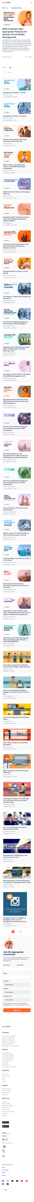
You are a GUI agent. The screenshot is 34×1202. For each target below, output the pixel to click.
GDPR (3, 1172)
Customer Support (6, 1090)
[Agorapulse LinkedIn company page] (3, 1184)
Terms (3, 1167)
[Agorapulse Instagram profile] (8, 1181)
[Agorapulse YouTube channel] (22, 1181)
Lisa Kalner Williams (10, 486)
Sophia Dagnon (9, 669)
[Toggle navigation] (32, 2)
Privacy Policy (5, 1170)
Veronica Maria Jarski (10, 459)
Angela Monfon (8, 721)
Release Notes (5, 1107)
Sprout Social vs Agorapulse (9, 1036)
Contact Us (5, 1074)
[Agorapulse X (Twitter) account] (17, 1181)
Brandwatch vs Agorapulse (8, 1042)
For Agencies (5, 1063)
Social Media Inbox (7, 1053)
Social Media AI (6, 1064)
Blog (6, 8)
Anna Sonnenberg (9, 170)
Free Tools (4, 1101)
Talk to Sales (5, 1094)
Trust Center (5, 1113)
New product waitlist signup (9, 1066)
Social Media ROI (6, 1061)
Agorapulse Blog (6, 1103)
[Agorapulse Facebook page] (3, 1181)
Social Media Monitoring (8, 1057)
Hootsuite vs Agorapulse (8, 1038)
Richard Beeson (9, 923)
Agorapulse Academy (7, 1105)
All (10, 67)
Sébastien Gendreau (10, 300)
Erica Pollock (8, 196)
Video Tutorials (5, 1109)
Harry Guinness (8, 95)
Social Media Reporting (8, 1059)
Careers (4, 1077)
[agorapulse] (5, 2)
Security (4, 1175)
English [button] (6, 1190)
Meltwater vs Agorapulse (8, 1040)
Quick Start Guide (6, 1088)
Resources (4, 1115)
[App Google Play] (5, 1122)
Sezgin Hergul (8, 223)
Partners (4, 1081)
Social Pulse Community (8, 1111)
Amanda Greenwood (10, 250)
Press (3, 1079)
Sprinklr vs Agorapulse (7, 1044)
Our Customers (6, 1076)
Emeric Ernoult (8, 143)
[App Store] (5, 1126)
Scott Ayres (7, 774)
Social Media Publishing (8, 1055)
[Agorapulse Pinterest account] (27, 1181)
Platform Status (6, 1092)
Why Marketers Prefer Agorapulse (10, 1046)
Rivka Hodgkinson (9, 696)
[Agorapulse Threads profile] (12, 1181)
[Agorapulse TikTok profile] (8, 1184)
